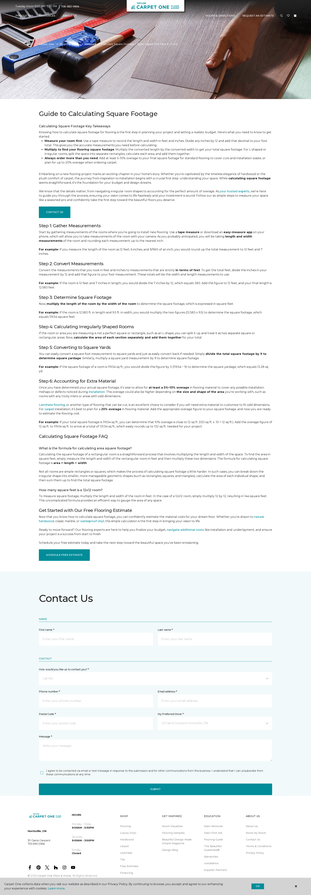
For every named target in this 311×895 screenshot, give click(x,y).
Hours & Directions (220, 15)
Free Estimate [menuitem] (129, 866)
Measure (90, 44)
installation (97, 392)
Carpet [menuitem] (124, 846)
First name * (46, 630)
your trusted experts (234, 191)
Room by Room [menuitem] (256, 833)
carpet (49, 409)
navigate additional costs (185, 529)
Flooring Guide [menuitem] (213, 839)
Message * (45, 736)
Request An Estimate (258, 15)
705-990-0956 (70, 6)
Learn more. (56, 888)
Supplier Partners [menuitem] (215, 870)
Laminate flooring (52, 405)
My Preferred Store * (170, 714)
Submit (155, 789)
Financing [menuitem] (126, 872)
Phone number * (49, 691)
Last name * (165, 630)
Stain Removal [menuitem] (213, 826)
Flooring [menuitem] (125, 826)
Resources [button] (47, 15)
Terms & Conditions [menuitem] (259, 846)
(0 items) (295, 15)
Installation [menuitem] (211, 863)
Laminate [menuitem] (126, 852)
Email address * (167, 691)
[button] (281, 16)
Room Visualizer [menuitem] (172, 826)
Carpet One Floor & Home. (54, 875)
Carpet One (46, 44)
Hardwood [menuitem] (127, 839)
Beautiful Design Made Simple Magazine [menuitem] (177, 841)
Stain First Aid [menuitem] (213, 833)
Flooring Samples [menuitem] (173, 833)
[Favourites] (288, 16)
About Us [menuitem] (252, 826)
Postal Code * (47, 714)
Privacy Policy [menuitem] (255, 852)
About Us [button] (70, 15)
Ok (258, 886)
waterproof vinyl (92, 521)
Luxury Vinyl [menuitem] (128, 833)
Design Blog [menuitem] (170, 850)
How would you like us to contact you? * (64, 669)
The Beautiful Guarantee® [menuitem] (213, 848)
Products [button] (23, 15)
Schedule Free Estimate (64, 555)
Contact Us (54, 212)
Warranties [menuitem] (211, 856)
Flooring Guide (69, 44)
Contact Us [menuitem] (253, 839)
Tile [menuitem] (122, 859)
